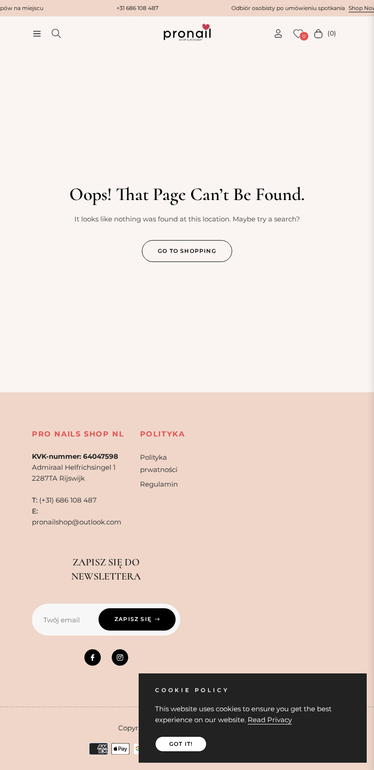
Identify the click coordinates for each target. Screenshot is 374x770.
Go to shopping (187, 250)
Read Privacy (270, 719)
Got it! (180, 743)
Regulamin (159, 484)
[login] (278, 33)
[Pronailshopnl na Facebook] (92, 657)
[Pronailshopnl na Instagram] (120, 657)
